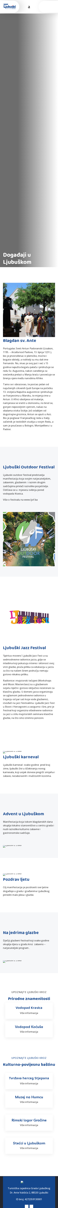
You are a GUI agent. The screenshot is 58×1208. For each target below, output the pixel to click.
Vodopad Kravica (29, 1008)
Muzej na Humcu (29, 1097)
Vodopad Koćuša (29, 1026)
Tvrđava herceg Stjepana (29, 1078)
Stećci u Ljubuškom (29, 1143)
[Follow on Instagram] (51, 6)
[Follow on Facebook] (46, 6)
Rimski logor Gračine (29, 1120)
